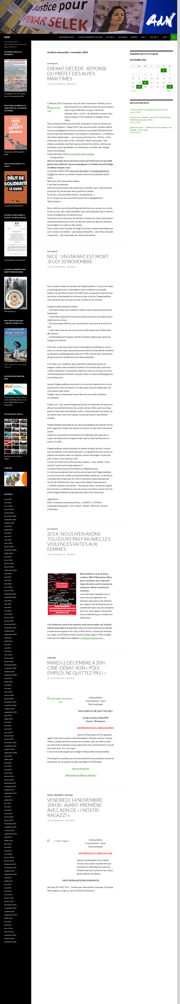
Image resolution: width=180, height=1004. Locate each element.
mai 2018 (7, 766)
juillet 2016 (8, 840)
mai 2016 (7, 847)
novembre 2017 (10, 786)
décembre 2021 (10, 624)
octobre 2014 (9, 911)
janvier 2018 (9, 780)
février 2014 (9, 932)
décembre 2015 (10, 864)
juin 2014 (7, 922)
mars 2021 (8, 655)
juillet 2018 (8, 759)
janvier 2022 (9, 621)
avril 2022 (8, 611)
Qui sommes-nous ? (66, 37)
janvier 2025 (9, 546)
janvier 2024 (9, 567)
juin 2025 (7, 533)
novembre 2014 (10, 908)
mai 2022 (7, 607)
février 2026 (9, 509)
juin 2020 (7, 685)
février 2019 (9, 736)
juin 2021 (7, 644)
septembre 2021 (10, 634)
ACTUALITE (110, 37)
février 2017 (9, 817)
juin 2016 (7, 844)
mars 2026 (8, 506)
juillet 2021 (8, 641)
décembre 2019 (10, 702)
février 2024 (9, 563)
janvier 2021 (9, 661)
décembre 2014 (10, 905)
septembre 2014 (10, 915)
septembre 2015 (10, 874)
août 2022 (8, 601)
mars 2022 (8, 614)
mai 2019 (7, 726)
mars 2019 (8, 732)
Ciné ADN (51, 658)
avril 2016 (8, 851)
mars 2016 (8, 854)
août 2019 (8, 715)
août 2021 (8, 638)
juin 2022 (7, 604)
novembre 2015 (10, 867)
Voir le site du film (80, 768)
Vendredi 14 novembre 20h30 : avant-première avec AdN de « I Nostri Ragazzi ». (75, 807)
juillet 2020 (8, 682)
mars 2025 (8, 543)
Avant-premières (55, 795)
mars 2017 (8, 813)
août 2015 (8, 878)
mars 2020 (8, 692)
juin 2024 (7, 557)
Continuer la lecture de (92, 638)
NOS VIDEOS (122, 37)
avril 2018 (8, 769)
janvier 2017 (9, 820)
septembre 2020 (10, 675)
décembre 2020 (10, 665)
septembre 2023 (10, 570)
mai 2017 (7, 807)
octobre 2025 (9, 523)
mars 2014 (8, 928)
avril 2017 (8, 810)
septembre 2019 (10, 712)
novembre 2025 (10, 519)
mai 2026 (7, 503)
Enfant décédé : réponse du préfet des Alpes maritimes (77, 73)
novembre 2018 (10, 746)
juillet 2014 (8, 918)
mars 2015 (8, 894)
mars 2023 (8, 587)
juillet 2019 (8, 719)
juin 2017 (7, 803)
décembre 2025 (10, 516)
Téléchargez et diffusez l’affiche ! (80, 775)
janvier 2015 (9, 901)
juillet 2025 (8, 530)
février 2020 (9, 695)
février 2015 (9, 898)
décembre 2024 (10, 550)
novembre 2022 (10, 597)
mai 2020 (7, 688)
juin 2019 (7, 722)
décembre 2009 (10, 942)
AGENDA (134, 37)
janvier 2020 (9, 699)
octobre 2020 (9, 672)
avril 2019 (8, 729)
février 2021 (9, 658)
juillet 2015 (8, 881)
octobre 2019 (9, 709)
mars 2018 (8, 773)
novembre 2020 (10, 668)
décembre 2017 (10, 783)
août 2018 (8, 756)
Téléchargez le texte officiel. (14, 260)
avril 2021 (8, 651)
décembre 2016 (10, 824)
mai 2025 (7, 536)
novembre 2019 (10, 705)
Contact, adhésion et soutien (90, 37)
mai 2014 (7, 925)
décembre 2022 (10, 594)
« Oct (133, 91)
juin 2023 (7, 577)
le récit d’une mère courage (81, 154)
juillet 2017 (8, 800)
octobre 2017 (9, 790)
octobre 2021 (9, 631)
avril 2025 (8, 540)
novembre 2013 (10, 935)
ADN (7, 37)
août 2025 (8, 526)
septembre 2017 (10, 793)
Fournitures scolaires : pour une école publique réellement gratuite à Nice (150, 118)
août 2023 (8, 574)
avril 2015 (8, 891)
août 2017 (8, 797)
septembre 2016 (10, 834)
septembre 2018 (10, 753)
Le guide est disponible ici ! (14, 206)
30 (170, 86)
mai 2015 (7, 888)
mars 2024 (8, 560)
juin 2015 (7, 884)
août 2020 (8, 678)
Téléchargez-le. (10, 311)
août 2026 (8, 499)
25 (139, 86)
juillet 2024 (8, 553)
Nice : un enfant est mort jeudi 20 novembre (78, 259)
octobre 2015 (9, 871)
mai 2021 (7, 648)
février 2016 (9, 857)
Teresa (72, 84)
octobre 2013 (9, 938)
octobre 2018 (9, 749)
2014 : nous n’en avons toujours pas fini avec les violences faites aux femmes (78, 541)
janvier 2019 (9, 739)
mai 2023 (7, 580)
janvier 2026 (9, 513)
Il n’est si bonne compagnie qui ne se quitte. (149, 109)
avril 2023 (8, 584)
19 (145, 82)
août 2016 (8, 837)
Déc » (169, 91)
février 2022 (9, 617)
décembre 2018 (10, 742)
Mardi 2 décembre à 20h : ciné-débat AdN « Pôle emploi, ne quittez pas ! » (76, 668)
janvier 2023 (9, 590)
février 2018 (9, 776)
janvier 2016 (9, 861)
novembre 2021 (10, 628)
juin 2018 (7, 763)
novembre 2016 (10, 827)
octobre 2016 (9, 830)
